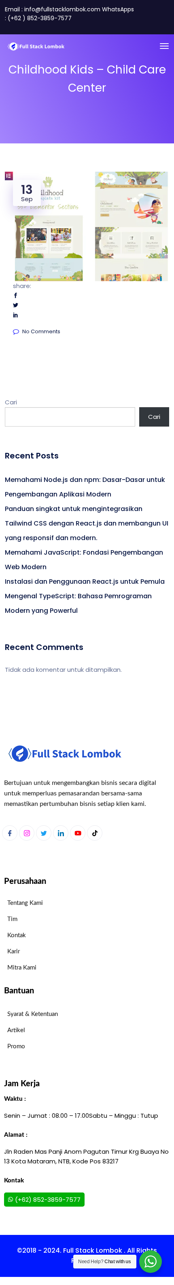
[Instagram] (26, 833)
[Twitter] (43, 833)
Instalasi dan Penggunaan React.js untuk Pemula (85, 581)
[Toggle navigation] (164, 46)
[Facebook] (9, 833)
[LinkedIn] (60, 833)
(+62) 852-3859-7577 (48, 1199)
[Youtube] (77, 833)
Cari (11, 402)
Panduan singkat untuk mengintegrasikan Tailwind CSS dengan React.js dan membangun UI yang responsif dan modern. (86, 523)
